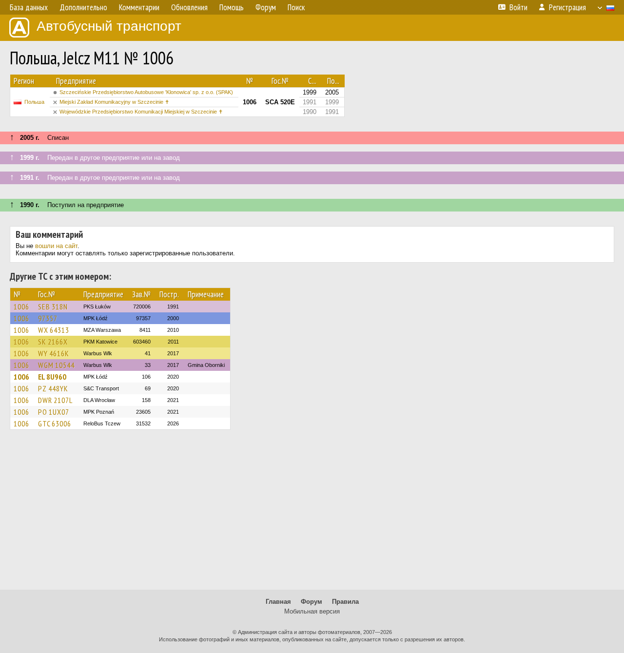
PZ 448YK (53, 388)
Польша (34, 102)
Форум (311, 601)
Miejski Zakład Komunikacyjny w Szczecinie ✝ (114, 102)
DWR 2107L (55, 400)
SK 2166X (53, 341)
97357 (48, 318)
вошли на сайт (56, 246)
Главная (278, 601)
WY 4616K (53, 353)
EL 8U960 (52, 377)
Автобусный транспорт (109, 26)
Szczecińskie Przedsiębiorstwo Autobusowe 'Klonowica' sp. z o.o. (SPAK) (146, 92)
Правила (345, 601)
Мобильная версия (312, 611)
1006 (21, 306)
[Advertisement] (312, 514)
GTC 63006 (54, 423)
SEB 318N (53, 306)
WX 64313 (53, 330)
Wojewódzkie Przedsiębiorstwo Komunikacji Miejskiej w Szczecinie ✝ (141, 112)
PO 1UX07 (53, 412)
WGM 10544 (56, 365)
